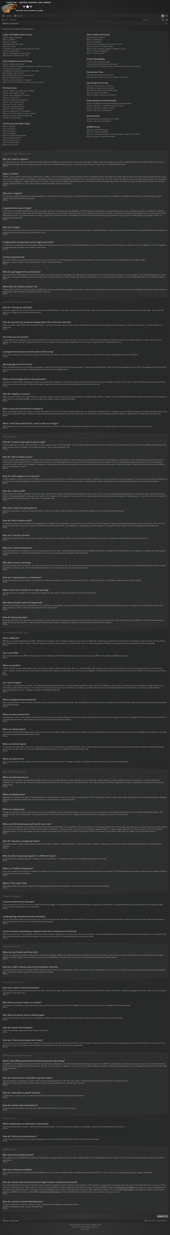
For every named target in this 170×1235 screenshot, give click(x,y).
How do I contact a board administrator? (101, 136)
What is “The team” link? (95, 53)
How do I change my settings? (14, 64)
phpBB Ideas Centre (100, 1172)
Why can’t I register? (10, 42)
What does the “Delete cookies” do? (15, 55)
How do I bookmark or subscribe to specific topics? (105, 106)
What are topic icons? (10, 145)
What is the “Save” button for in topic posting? (19, 113)
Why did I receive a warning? (13, 109)
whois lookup (152, 1185)
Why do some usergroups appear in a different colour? (106, 49)
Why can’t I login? (9, 46)
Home (9, 16)
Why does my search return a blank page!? (102, 90)
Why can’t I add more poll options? (15, 100)
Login (14, 20)
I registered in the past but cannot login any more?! (21, 49)
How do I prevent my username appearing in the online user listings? (27, 66)
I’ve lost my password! (11, 51)
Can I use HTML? (9, 129)
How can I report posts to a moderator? (17, 111)
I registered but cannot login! (13, 44)
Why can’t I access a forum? (13, 104)
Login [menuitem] (167, 16)
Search (6, 20)
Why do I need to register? (12, 37)
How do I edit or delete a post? (14, 93)
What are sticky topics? (11, 140)
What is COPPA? (9, 40)
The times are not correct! (12, 69)
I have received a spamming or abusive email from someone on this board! (114, 66)
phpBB (58, 369)
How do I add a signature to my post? (16, 95)
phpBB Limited (63, 1158)
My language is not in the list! (13, 73)
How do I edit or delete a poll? (13, 102)
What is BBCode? (9, 126)
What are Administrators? (96, 37)
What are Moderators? (95, 40)
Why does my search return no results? (101, 88)
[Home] (26, 7)
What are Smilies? (9, 131)
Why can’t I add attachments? (13, 107)
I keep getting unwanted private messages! (102, 64)
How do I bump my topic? (12, 118)
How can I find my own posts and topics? (101, 95)
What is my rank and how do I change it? (17, 80)
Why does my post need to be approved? (17, 116)
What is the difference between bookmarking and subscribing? (109, 103)
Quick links (3, 16)
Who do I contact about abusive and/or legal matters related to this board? (113, 134)
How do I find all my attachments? (99, 121)
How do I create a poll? (11, 98)
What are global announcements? (15, 135)
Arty (78, 1227)
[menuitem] (163, 16)
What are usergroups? (94, 42)
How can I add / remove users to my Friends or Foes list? (107, 77)
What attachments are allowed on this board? (103, 119)
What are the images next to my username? (18, 75)
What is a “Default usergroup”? (98, 51)
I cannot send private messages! (98, 62)
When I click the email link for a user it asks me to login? (23, 82)
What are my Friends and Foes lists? (100, 75)
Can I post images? (10, 133)
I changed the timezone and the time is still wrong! (21, 71)
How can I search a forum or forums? (100, 86)
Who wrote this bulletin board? (97, 130)
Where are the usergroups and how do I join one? (104, 44)
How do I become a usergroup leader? (100, 46)
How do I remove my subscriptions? (100, 110)
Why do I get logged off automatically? (16, 53)
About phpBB (157, 1158)
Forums (19, 16)
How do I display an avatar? (13, 78)
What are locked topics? (11, 142)
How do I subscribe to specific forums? (101, 108)
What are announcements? (12, 138)
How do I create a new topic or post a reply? (18, 91)
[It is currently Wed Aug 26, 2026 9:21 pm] (166, 23)
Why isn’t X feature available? (97, 132)
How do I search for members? (98, 93)
